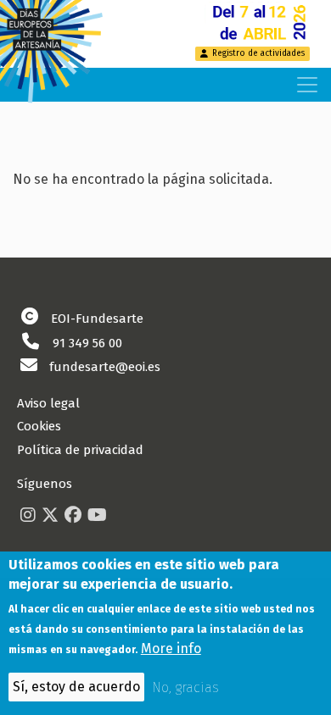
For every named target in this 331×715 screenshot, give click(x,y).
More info (171, 648)
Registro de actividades (258, 53)
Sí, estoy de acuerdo (76, 687)
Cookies (39, 426)
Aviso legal (48, 403)
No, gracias (185, 687)
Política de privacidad (80, 449)
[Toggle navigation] (307, 85)
